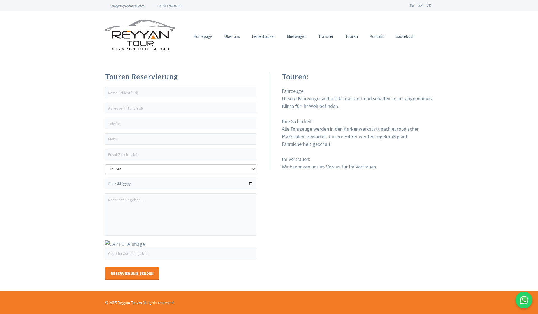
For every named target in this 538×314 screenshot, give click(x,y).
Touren (351, 36)
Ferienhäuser (263, 36)
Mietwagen (297, 36)
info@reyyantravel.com (127, 6)
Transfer (325, 36)
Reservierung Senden (132, 273)
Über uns (232, 36)
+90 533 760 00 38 (168, 6)
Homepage (202, 36)
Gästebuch (405, 36)
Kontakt (377, 36)
